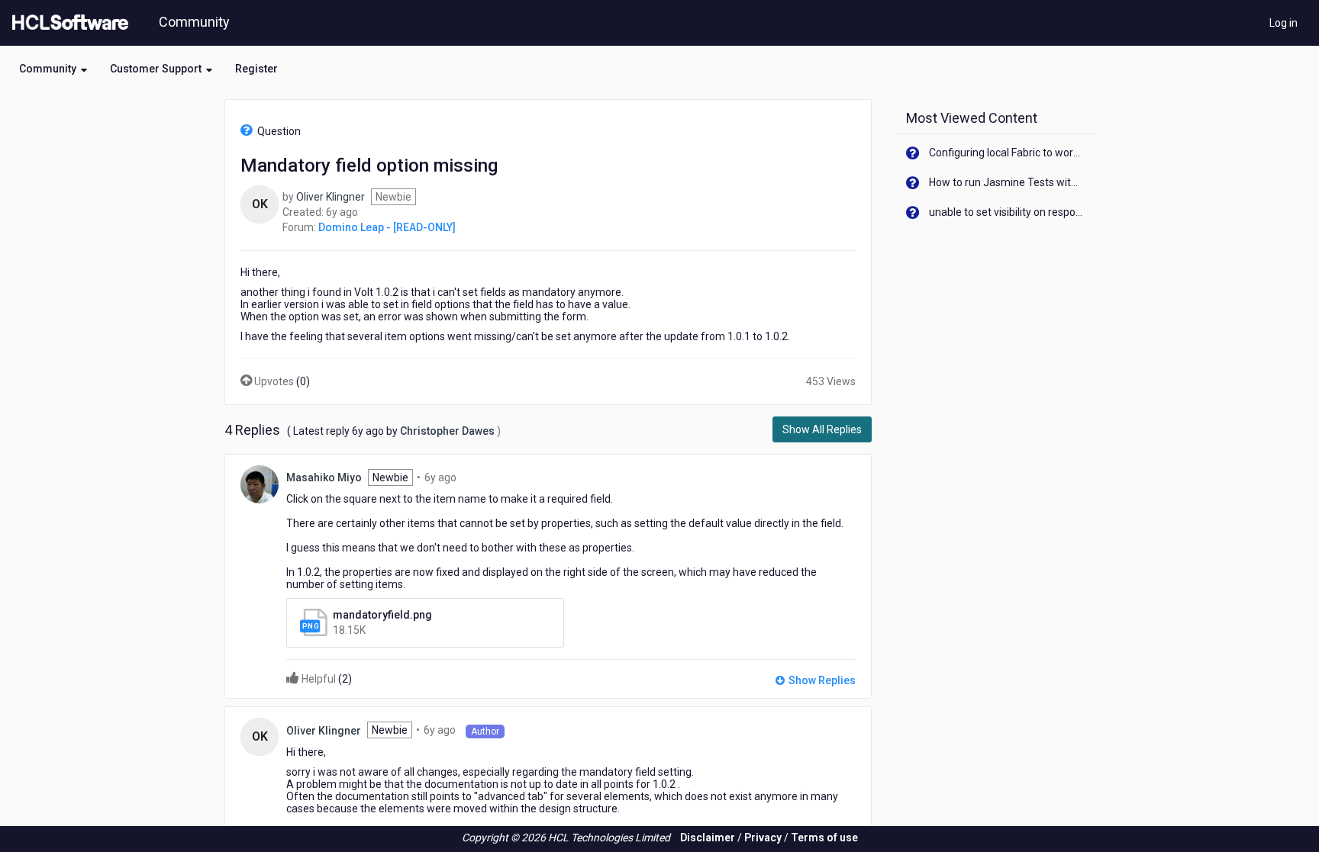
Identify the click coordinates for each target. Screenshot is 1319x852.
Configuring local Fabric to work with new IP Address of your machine (1006, 152)
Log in (1283, 23)
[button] (53, 69)
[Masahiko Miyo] (259, 483)
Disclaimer (707, 837)
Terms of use (824, 837)
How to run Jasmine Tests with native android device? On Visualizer (1006, 182)
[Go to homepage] (67, 23)
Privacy (763, 837)
